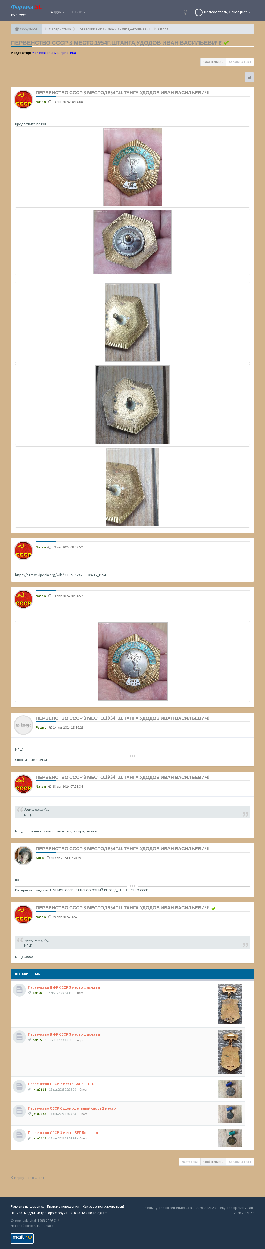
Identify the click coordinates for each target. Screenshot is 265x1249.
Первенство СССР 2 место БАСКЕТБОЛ (62, 1083)
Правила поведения (63, 1206)
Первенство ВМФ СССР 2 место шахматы (64, 987)
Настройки (190, 1162)
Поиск (77, 11)
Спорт (79, 993)
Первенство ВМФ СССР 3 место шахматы (64, 1034)
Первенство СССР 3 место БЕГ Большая (63, 1132)
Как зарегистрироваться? (103, 1206)
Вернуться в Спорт (29, 1177)
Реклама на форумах (27, 1206)
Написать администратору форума (39, 1212)
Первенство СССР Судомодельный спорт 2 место (72, 1108)
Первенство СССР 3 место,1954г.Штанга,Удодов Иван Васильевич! (116, 42)
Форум (56, 11)
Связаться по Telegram (89, 1212)
